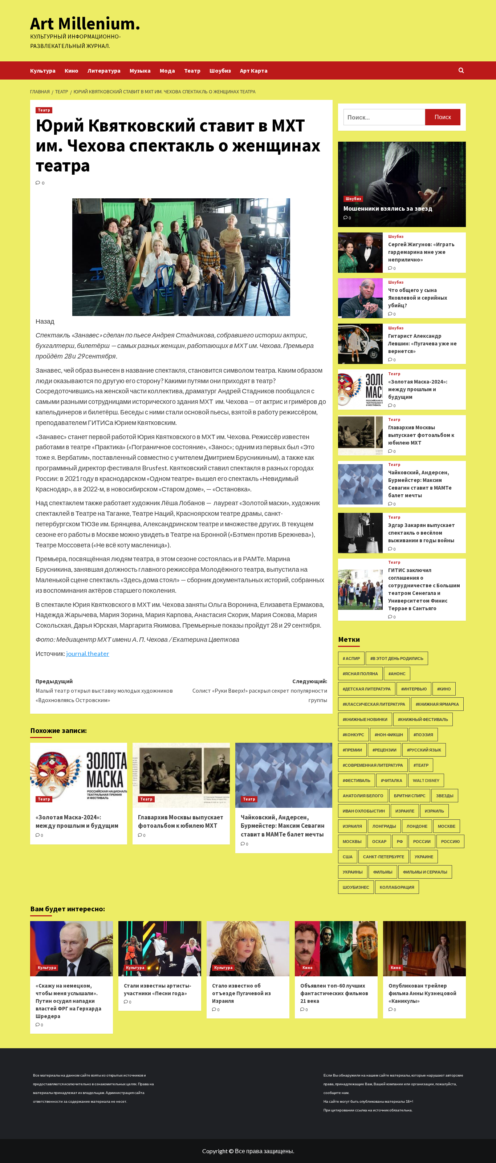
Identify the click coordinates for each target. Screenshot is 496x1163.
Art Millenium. (85, 23)
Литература (104, 70)
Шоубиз (220, 70)
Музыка (140, 70)
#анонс (397, 673)
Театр (192, 70)
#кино (444, 688)
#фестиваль (356, 780)
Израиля (352, 826)
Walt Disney (426, 780)
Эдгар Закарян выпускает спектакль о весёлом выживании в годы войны (421, 533)
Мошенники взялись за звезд (387, 208)
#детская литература (367, 688)
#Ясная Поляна (360, 673)
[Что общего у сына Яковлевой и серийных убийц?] (360, 298)
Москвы (352, 841)
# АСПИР (351, 658)
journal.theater (87, 653)
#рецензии (385, 749)
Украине (424, 856)
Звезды (445, 795)
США (348, 856)
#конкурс (353, 734)
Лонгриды (384, 826)
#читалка (391, 780)
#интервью (414, 688)
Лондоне (417, 826)
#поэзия (423, 734)
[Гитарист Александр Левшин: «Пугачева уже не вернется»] (360, 344)
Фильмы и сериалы (425, 872)
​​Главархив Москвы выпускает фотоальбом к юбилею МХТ (180, 821)
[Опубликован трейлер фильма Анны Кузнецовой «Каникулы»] (424, 948)
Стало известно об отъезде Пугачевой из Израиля (241, 993)
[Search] (461, 70)
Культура (43, 70)
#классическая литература (374, 704)
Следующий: (259, 690)
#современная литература (373, 765)
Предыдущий (104, 690)
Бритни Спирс (410, 795)
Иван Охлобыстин (364, 811)
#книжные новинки (365, 719)
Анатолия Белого (363, 795)
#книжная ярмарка (437, 704)
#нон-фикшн (389, 734)
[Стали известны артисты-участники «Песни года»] (159, 948)
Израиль (434, 811)
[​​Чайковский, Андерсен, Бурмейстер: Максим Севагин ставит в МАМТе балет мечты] (283, 775)
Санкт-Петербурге (383, 856)
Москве (446, 826)
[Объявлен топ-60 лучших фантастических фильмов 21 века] (336, 948)
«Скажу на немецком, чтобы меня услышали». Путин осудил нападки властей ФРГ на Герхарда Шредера (68, 1001)
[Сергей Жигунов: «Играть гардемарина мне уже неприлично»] (360, 252)
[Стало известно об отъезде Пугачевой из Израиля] (248, 948)
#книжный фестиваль (423, 719)
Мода (167, 70)
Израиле (404, 811)
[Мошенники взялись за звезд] (402, 184)
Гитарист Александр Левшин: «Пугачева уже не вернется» (422, 343)
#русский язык (424, 749)
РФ (400, 841)
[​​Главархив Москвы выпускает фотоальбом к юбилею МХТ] (181, 775)
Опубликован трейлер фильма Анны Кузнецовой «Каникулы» (422, 993)
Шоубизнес (356, 887)
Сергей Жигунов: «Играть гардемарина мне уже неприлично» (421, 252)
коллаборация (397, 887)
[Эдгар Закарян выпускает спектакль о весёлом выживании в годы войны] (360, 533)
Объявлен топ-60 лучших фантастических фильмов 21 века (334, 993)
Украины (353, 872)
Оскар (379, 841)
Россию (450, 841)
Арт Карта (254, 70)
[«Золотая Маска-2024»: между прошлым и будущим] (78, 775)
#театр (421, 765)
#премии (352, 749)
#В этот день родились (396, 658)
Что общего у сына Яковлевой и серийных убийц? (417, 298)
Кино (71, 70)
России (422, 841)
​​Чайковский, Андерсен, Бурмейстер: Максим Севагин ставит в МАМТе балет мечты (283, 826)
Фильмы (383, 872)
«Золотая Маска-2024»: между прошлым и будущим (77, 821)
